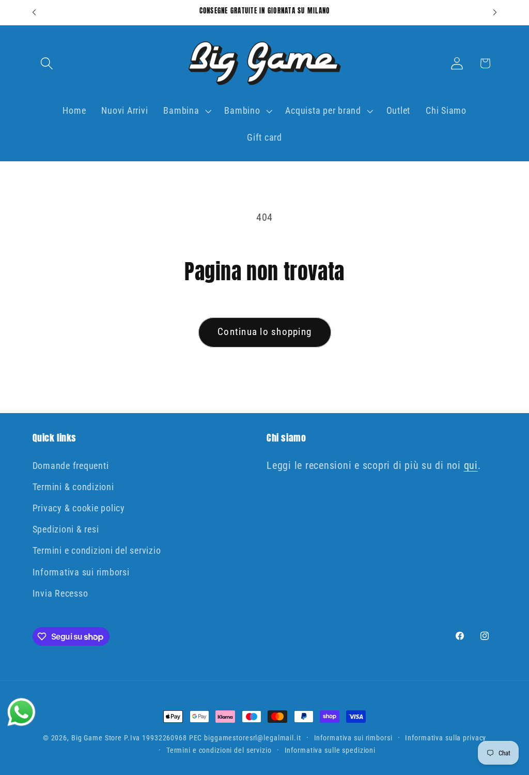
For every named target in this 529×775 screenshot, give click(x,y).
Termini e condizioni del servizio (97, 550)
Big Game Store (96, 738)
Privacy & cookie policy (79, 508)
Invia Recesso (60, 593)
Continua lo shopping (264, 332)
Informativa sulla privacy (445, 738)
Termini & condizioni (73, 487)
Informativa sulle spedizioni (330, 750)
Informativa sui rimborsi (81, 572)
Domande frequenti (71, 466)
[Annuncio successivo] (495, 12)
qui (471, 465)
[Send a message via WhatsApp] (21, 712)
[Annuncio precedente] (34, 12)
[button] (47, 63)
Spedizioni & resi (66, 529)
